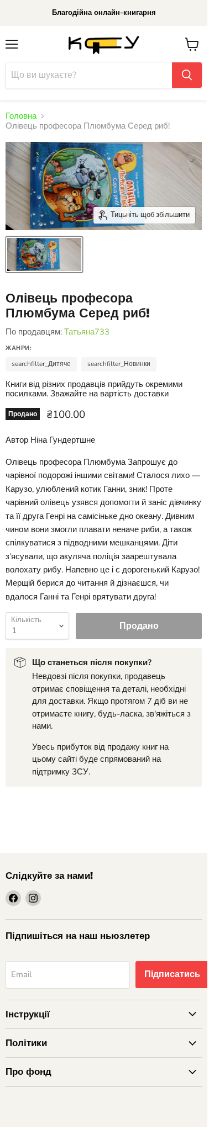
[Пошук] (187, 75)
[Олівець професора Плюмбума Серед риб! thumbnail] (44, 254)
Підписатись (172, 974)
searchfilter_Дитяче (41, 363)
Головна (21, 116)
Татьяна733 (86, 331)
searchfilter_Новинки (118, 363)
